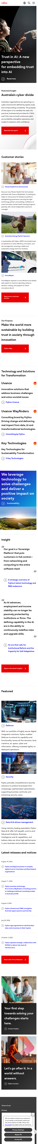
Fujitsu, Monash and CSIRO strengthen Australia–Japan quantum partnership (18, 910)
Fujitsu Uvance (12, 402)
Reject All (18, 1134)
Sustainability (13, 503)
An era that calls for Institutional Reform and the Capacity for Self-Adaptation (21, 648)
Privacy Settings (18, 1130)
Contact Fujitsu (13, 1029)
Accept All (18, 1139)
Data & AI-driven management (19, 822)
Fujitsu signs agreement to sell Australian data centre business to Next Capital (19, 927)
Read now (11, 79)
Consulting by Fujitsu (15, 434)
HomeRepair (9, 275)
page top (32, 1103)
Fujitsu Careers (13, 1084)
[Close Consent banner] (33, 1114)
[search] (29, 3)
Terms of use (6, 1105)
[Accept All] (8, 1125)
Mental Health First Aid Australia (16, 187)
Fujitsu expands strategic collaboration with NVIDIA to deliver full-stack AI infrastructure (20, 945)
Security (9, 777)
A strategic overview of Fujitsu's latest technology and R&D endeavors (22, 583)
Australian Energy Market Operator (17, 236)
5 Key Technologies (14, 458)
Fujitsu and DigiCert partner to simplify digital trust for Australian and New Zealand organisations (20, 869)
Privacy (4, 1110)
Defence (10, 725)
